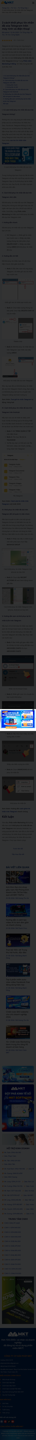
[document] (18, 720)
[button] (33, 710)
